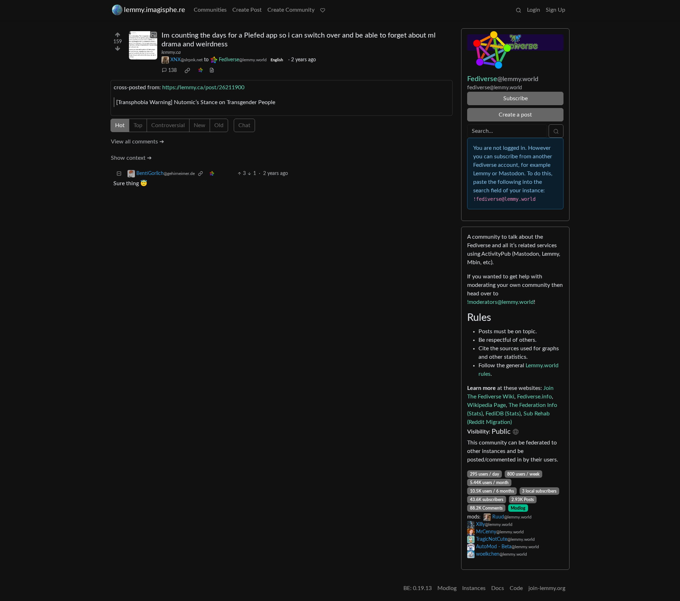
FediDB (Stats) (503, 413)
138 (172, 70)
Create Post (247, 10)
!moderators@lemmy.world (500, 302)
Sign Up (555, 10)
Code (516, 588)
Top (138, 125)
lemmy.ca (171, 52)
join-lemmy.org (546, 588)
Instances (474, 588)
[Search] (518, 10)
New (199, 125)
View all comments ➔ (137, 141)
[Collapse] (119, 173)
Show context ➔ (131, 158)
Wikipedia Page (486, 405)
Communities (210, 10)
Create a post (515, 115)
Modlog (518, 508)
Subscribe (515, 98)
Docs (497, 588)
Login (533, 10)
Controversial (168, 125)
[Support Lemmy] (322, 10)
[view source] (211, 71)
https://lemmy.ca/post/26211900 (203, 87)
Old (218, 125)
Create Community (290, 10)
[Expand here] (143, 45)
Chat (244, 125)
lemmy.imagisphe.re (154, 9)
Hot (120, 125)
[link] (187, 70)
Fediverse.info (534, 396)
